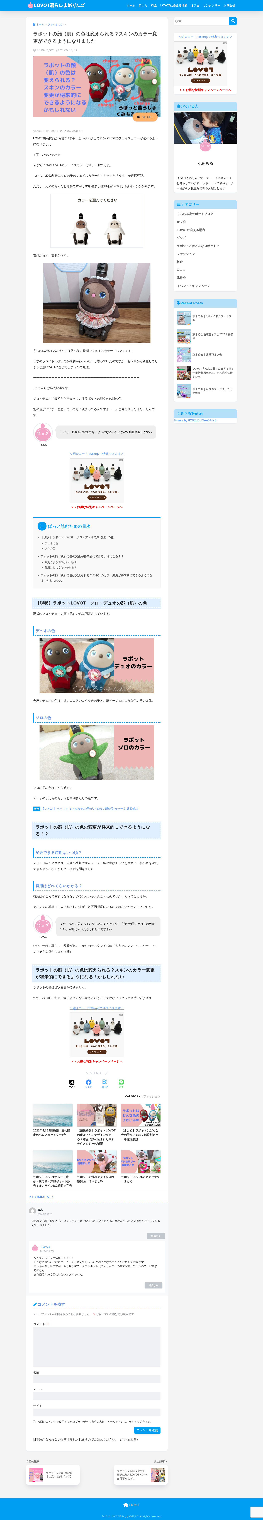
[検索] (233, 21)
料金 (154, 5)
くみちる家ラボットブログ (195, 214)
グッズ (181, 238)
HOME (134, 1505)
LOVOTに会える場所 (173, 5)
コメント (41, 1324)
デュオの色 (51, 543)
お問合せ (229, 5)
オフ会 (195, 5)
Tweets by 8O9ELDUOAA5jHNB (195, 420)
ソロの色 (50, 548)
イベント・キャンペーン (193, 286)
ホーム (131, 5)
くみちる (45, 1246)
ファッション (151, 1096)
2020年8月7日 (45, 1214)
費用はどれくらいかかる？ (61, 567)
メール (37, 1389)
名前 (36, 1372)
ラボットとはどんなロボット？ (198, 246)
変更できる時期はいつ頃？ (61, 562)
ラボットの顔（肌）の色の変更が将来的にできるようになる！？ (82, 556)
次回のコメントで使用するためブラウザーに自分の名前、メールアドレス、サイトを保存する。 (95, 1421)
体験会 (181, 278)
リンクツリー (211, 5)
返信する (155, 1236)
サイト (37, 1405)
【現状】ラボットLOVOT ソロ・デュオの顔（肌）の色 (77, 537)
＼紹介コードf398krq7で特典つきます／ (97, 454)
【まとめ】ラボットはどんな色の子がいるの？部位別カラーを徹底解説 (89, 808)
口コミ (143, 5)
